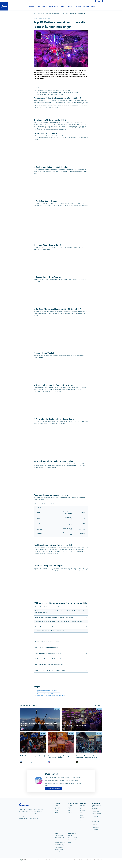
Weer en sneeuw (41, 6)
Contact (75, 859)
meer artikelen (97, 705)
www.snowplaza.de (59, 844)
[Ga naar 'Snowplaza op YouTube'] (99, 1)
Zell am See (82, 810)
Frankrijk (69, 808)
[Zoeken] (102, 6)
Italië (69, 810)
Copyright (51, 859)
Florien (45, 18)
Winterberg (82, 805)
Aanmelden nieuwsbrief (72, 837)
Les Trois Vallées (95, 811)
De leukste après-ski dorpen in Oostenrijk (48, 690)
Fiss (80, 820)
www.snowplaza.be (59, 840)
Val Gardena (94, 819)
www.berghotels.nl (59, 849)
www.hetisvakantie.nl (59, 837)
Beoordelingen (86, 6)
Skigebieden (31, 6)
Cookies (64, 859)
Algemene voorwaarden (43, 859)
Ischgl (81, 807)
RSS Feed (69, 842)
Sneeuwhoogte (58, 808)
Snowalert (70, 835)
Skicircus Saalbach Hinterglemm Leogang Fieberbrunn (96, 823)
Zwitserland (70, 812)
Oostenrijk (70, 805)
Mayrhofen (82, 808)
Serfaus (81, 815)
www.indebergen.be (59, 847)
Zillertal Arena (95, 829)
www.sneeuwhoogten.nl (60, 842)
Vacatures (81, 859)
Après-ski (50, 18)
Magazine (93, 6)
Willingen (81, 817)
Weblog (62, 6)
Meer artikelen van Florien (53, 788)
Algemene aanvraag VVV (73, 839)
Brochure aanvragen (72, 840)
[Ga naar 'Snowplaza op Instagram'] (102, 1)
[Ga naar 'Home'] (4, 6)
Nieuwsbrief (78, 6)
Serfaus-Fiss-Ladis (96, 815)
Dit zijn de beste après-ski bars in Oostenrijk (48, 692)
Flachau (81, 812)
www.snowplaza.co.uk (59, 845)
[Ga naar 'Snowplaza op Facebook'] (95, 1)
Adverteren (70, 859)
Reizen (56, 810)
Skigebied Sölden (95, 827)
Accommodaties (52, 6)
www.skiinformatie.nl (59, 839)
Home (56, 805)
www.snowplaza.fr (58, 851)
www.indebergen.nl (59, 835)
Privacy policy (58, 859)
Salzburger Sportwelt (96, 813)
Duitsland (69, 807)
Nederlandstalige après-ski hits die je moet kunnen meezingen (53, 694)
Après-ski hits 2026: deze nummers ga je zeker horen (51, 695)
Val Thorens (82, 814)
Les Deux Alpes (95, 825)
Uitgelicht (70, 6)
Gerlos (81, 819)
